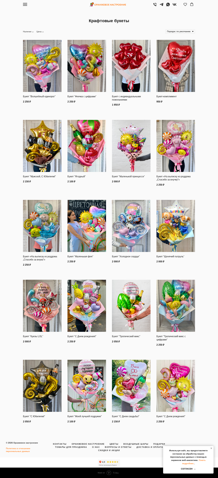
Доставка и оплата (149, 447)
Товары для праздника (71, 447)
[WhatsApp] (168, 6)
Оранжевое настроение (88, 444)
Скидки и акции (109, 450)
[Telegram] (161, 6)
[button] (185, 4)
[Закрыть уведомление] (211, 448)
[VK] (174, 6)
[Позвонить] (155, 6)
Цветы (114, 444)
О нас (96, 447)
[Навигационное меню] (25, 4)
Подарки (159, 444)
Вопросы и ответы (118, 447)
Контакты (60, 444)
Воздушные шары (135, 444)
